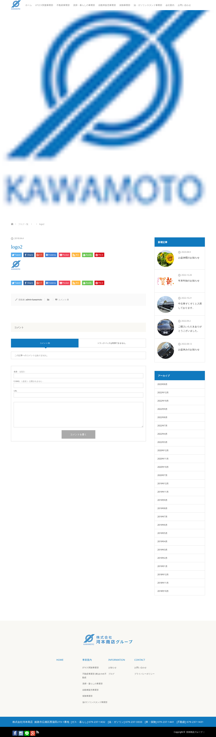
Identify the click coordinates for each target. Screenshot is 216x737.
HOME (59, 659)
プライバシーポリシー (144, 673)
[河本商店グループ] (108, 642)
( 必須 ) (19, 371)
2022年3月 (162, 442)
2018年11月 (163, 582)
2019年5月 (162, 533)
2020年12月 (163, 450)
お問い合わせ (184, 5)
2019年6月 (162, 524)
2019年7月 (162, 516)
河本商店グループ (194, 731)
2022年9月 (162, 409)
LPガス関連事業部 (44, 5)
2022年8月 (162, 417)
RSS (37, 731)
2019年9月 (162, 500)
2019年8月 (162, 508)
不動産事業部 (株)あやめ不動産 (94, 675)
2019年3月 (162, 549)
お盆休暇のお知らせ (188, 257)
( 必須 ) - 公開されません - (28, 381)
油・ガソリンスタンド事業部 (148, 5)
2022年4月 (162, 433)
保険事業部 (124, 5)
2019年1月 (162, 566)
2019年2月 (162, 558)
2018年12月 (163, 574)
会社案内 (170, 5)
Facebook (13, 731)
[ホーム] (12, 220)
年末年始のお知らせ (188, 280)
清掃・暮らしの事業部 (84, 5)
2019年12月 (163, 483)
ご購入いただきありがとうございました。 (190, 328)
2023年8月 (162, 384)
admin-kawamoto (34, 299)
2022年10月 (163, 400)
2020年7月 (162, 475)
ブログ (111, 673)
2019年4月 (162, 541)
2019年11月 (163, 491)
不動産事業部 (63, 5)
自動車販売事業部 (107, 5)
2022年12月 (163, 392)
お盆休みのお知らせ (188, 349)
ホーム (28, 5)
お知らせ (112, 667)
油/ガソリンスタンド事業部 (94, 702)
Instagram (19, 731)
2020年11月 (163, 458)
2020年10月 (163, 467)
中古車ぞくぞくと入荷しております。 (190, 305)
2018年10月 (163, 591)
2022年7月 (162, 425)
